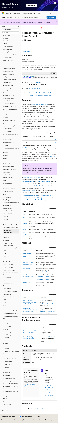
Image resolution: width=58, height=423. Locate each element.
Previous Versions (14, 419)
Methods (25, 49)
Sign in (54, 13)
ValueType (38, 82)
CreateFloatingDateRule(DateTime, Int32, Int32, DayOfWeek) (28, 262)
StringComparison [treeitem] (7, 200)
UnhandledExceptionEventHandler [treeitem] (10, 317)
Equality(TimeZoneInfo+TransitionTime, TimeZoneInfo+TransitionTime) (30, 302)
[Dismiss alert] (55, 3)
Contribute (28, 419)
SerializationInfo (51, 337)
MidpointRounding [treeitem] (8, 71)
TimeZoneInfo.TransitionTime (44, 93)
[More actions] (55, 28)
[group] (39, 77)
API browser (33, 28)
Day (44, 139)
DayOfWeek (46, 142)
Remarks (25, 45)
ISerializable (47, 95)
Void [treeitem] (4, 401)
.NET (27, 28)
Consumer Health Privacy (45, 419)
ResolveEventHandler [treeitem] (8, 166)
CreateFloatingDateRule (43, 182)
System (30, 59)
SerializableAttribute (34, 88)
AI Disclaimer (4, 419)
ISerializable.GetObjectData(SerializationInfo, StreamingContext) (28, 338)
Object (31, 82)
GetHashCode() (26, 282)
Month (35, 139)
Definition (25, 43)
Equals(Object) (26, 268)
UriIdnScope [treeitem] (6, 337)
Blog (21, 419)
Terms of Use (4, 422)
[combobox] (10, 29)
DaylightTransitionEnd (46, 195)
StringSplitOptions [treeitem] (7, 205)
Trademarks (13, 422)
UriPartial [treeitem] (5, 346)
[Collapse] (18, 26)
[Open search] (50, 13)
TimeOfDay (53, 139)
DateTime (52, 156)
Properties (25, 47)
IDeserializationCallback (36, 95)
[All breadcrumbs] (23, 28)
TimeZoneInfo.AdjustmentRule (40, 198)
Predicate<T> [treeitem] (6, 152)
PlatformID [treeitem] (5, 145)
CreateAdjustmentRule (28, 190)
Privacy (34, 419)
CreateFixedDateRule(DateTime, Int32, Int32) (28, 255)
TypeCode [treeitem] (5, 286)
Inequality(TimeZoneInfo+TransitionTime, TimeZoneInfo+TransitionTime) (30, 310)
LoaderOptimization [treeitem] (8, 52)
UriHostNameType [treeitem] (7, 334)
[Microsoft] (3, 13)
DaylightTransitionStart (31, 195)
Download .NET (51, 17)
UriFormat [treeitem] (5, 329)
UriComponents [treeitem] (7, 326)
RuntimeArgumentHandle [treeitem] (9, 169)
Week (39, 142)
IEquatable (32, 93)
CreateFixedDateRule (28, 182)
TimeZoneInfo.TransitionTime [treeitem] (8, 231)
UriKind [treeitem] (5, 340)
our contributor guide (29, 385)
